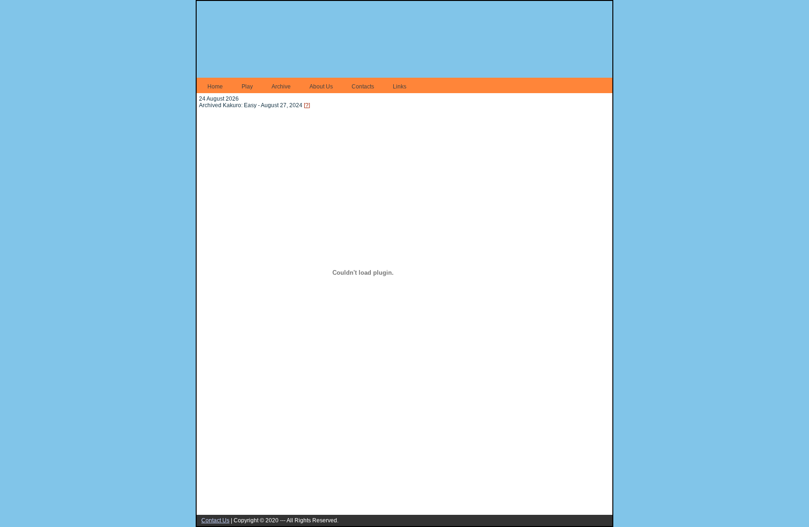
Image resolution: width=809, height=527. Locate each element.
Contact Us (215, 520)
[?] (307, 105)
